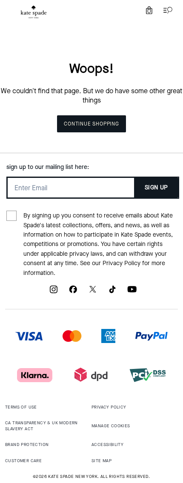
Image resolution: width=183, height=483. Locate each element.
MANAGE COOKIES (111, 426)
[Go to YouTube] (132, 293)
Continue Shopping (91, 123)
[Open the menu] (166, 10)
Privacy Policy (121, 263)
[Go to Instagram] (54, 293)
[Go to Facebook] (73, 293)
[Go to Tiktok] (112, 293)
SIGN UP (156, 187)
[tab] (33, 11)
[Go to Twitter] (93, 293)
